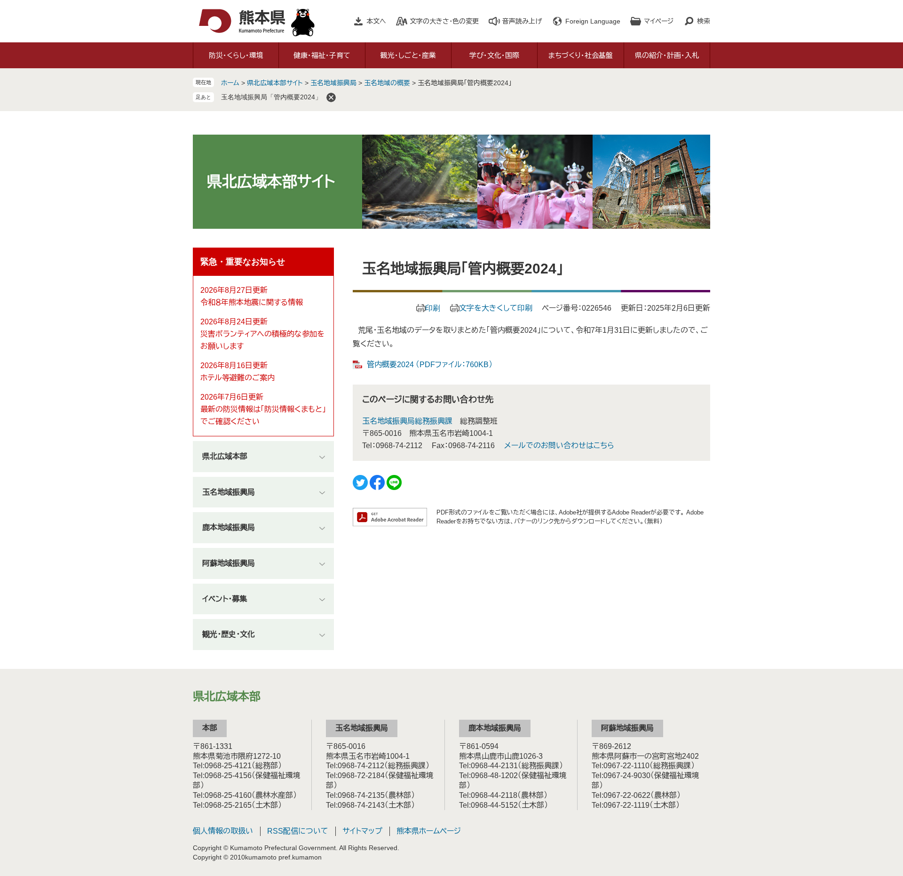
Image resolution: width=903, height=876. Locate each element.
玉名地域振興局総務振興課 (407, 421)
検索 (703, 21)
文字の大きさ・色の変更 (444, 21)
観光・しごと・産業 (408, 55)
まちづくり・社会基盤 (580, 55)
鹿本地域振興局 (228, 527)
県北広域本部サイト (275, 83)
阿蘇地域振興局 (228, 563)
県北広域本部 (224, 456)
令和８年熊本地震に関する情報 (251, 302)
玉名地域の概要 (387, 83)
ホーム (230, 83)
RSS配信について (297, 831)
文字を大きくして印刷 (495, 308)
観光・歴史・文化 (228, 634)
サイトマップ (362, 831)
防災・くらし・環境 (236, 55)
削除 (331, 97)
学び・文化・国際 (494, 55)
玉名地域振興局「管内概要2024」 (271, 97)
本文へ (376, 21)
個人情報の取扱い (223, 831)
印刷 (432, 308)
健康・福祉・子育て (321, 55)
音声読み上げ (522, 21)
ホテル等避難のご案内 (237, 378)
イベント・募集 (224, 599)
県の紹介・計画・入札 (667, 55)
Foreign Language (592, 21)
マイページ (658, 21)
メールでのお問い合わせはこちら (559, 446)
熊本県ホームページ (428, 831)
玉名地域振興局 (333, 83)
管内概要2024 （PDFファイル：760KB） (429, 365)
